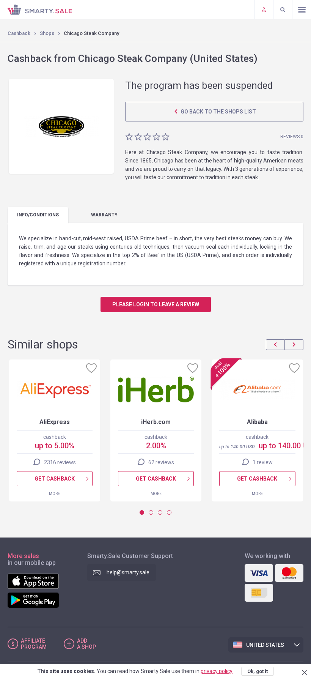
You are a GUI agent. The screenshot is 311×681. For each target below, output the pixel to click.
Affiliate (34, 644)
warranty (104, 215)
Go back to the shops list (217, 112)
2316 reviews (60, 462)
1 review (263, 462)
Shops (47, 33)
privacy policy (216, 671)
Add (86, 644)
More (54, 494)
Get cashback (55, 479)
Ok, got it (257, 671)
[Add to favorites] (91, 368)
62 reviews (161, 462)
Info (38, 215)
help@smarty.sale (128, 572)
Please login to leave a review (155, 304)
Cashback (19, 33)
